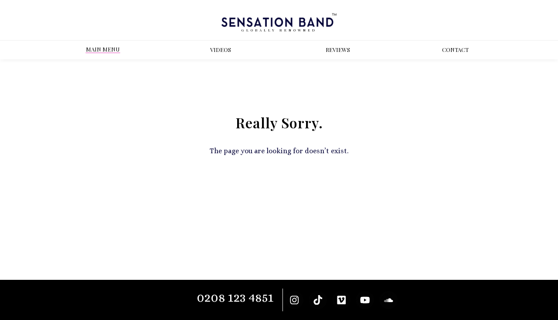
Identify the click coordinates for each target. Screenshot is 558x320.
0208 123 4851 (235, 297)
